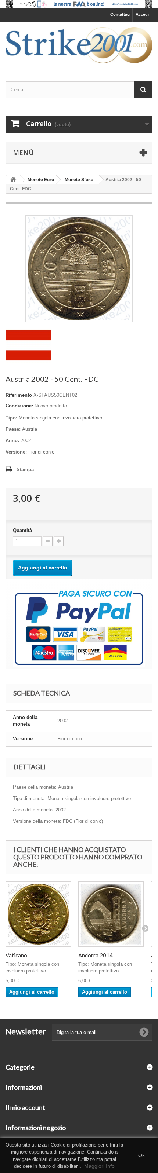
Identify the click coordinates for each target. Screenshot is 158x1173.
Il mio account (25, 1107)
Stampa (25, 469)
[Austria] (28, 345)
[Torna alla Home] (13, 179)
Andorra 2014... (97, 955)
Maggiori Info (99, 1166)
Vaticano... (18, 955)
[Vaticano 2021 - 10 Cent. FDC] (38, 914)
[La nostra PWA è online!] (79, 4)
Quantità (22, 530)
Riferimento (19, 395)
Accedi (142, 14)
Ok (141, 1155)
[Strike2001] (79, 45)
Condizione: (19, 405)
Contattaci (120, 14)
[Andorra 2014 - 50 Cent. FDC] (111, 914)
